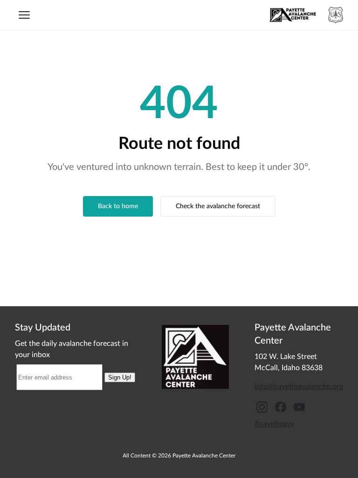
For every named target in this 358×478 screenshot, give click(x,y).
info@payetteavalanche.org (299, 386)
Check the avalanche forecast (218, 206)
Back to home (118, 206)
